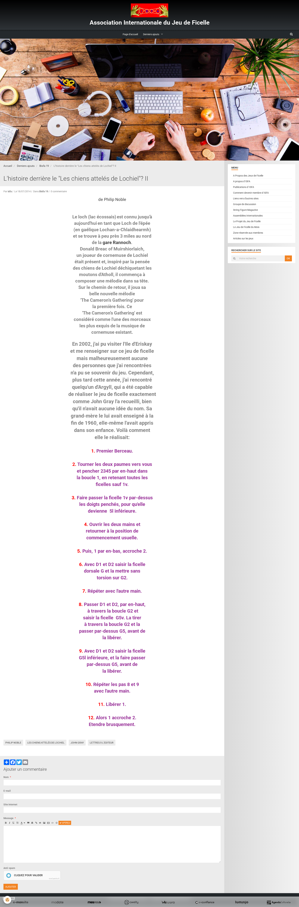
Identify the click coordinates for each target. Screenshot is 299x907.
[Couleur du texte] (23, 823)
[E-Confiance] (205, 902)
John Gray (77, 742)
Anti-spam (9, 868)
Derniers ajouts (151, 34)
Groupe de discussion (244, 204)
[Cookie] (7, 900)
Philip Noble (13, 742)
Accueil (7, 165)
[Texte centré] (32, 823)
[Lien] (36, 823)
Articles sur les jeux (243, 238)
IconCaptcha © (54, 878)
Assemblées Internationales (248, 215)
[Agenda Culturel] (279, 902)
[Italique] (9, 823)
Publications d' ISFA (243, 187)
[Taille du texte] (17, 823)
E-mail (7, 790)
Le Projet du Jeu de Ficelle (247, 221)
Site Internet (10, 804)
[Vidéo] (48, 823)
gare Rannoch (117, 242)
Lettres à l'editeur (102, 742)
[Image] (44, 823)
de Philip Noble (112, 199)
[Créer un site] (21, 902)
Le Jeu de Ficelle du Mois (246, 227)
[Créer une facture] (168, 902)
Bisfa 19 (44, 165)
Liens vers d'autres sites (246, 198)
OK (288, 258)
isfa (10, 191)
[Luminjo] (242, 902)
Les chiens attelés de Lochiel (46, 742)
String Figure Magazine (245, 210)
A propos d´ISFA (241, 181)
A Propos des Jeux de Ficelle (248, 175)
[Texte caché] (40, 823)
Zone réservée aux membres (248, 232)
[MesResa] (94, 902)
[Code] (52, 823)
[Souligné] (13, 823)
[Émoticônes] (57, 823)
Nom (6, 777)
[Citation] (28, 823)
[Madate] (57, 902)
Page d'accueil (130, 34)
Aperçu (66, 823)
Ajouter (10, 886)
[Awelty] (131, 902)
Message (8, 818)
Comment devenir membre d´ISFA (251, 192)
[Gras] (5, 823)
